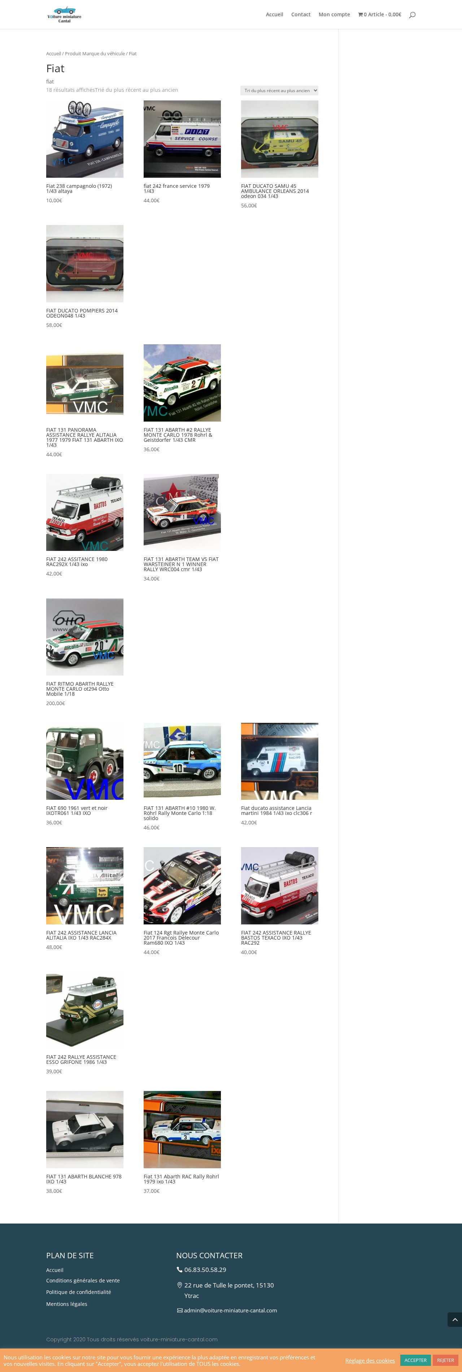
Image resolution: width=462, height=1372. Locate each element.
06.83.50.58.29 (205, 1269)
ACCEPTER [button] (416, 1360)
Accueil (274, 15)
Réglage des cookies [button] (370, 1360)
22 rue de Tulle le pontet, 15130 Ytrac (229, 1290)
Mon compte (334, 15)
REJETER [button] (445, 1360)
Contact (301, 15)
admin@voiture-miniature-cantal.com (230, 1310)
